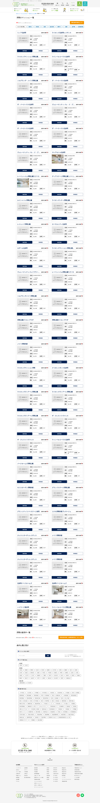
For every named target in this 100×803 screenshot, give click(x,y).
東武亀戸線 (31, 711)
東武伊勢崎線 (22, 706)
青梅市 (78, 675)
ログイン (73, 2)
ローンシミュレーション (38, 787)
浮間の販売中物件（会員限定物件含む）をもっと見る (71, 637)
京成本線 (74, 706)
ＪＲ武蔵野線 (61, 706)
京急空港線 (43, 717)
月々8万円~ (55, 775)
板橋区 (48, 670)
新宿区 (26, 670)
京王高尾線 (65, 711)
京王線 (59, 711)
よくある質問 (76, 777)
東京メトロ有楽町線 (45, 695)
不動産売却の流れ (77, 771)
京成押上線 (45, 711)
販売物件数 (80, 26)
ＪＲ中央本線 (44, 692)
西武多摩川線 (45, 698)
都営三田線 (71, 700)
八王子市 (27, 675)
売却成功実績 (76, 769)
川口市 (26, 665)
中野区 (61, 672)
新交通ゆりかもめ (52, 717)
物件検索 (36, 767)
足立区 (37, 670)
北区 (71, 670)
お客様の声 (18, 773)
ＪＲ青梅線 (74, 709)
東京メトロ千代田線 (34, 700)
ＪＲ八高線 (65, 703)
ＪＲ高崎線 (72, 703)
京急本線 (36, 717)
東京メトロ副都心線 (56, 695)
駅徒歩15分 (64, 771)
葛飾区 (65, 670)
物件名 (30, 26)
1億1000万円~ (56, 773)
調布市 (67, 675)
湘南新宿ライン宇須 (32, 706)
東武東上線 (44, 709)
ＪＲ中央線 (21, 692)
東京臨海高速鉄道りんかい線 (64, 717)
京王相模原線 (73, 711)
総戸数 (73, 26)
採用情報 (17, 777)
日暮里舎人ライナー (23, 720)
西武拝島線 (21, 698)
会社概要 (17, 779)
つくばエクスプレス (42, 706)
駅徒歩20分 (64, 773)
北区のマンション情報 (32, 13)
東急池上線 (21, 717)
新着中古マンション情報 (38, 777)
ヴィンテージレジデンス (66, 779)
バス (51, 703)
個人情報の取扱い (27, 777)
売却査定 (41, 50)
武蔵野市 (38, 675)
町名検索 (36, 769)
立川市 (32, 675)
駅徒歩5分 (64, 767)
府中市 (50, 675)
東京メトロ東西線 (75, 692)
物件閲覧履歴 (36, 773)
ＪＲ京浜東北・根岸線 (34, 709)
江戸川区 (54, 670)
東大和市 (56, 678)
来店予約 (26, 775)
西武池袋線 (29, 695)
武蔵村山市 (68, 678)
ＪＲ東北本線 (57, 703)
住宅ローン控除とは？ (38, 785)
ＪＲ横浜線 (67, 709)
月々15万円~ (55, 777)
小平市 (38, 678)
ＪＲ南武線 (59, 709)
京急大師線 (40, 720)
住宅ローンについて (38, 783)
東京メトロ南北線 (55, 700)
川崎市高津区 (22, 682)
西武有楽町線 (73, 695)
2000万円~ (55, 767)
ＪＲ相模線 (32, 720)
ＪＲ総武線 (51, 692)
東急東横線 (47, 714)
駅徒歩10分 (64, 769)
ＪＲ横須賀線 (65, 695)
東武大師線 (38, 711)
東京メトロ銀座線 (54, 698)
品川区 (20, 672)
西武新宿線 (36, 695)
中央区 (43, 672)
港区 (77, 672)
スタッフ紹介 (18, 771)
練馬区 (66, 672)
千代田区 (49, 672)
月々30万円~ (55, 781)
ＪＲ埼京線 (45, 703)
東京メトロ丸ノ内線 (65, 698)
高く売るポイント (77, 775)
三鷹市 (44, 675)
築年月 (59, 26)
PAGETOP (50, 760)
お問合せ (26, 773)
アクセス (17, 781)
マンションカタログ (38, 781)
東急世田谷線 (29, 717)
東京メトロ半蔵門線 (45, 700)
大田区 (60, 670)
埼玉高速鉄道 (52, 709)
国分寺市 (56, 675)
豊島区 (55, 672)
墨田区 (31, 670)
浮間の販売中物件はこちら (77, 22)
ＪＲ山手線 (29, 692)
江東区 (76, 670)
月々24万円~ (55, 779)
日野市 (62, 678)
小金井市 (32, 678)
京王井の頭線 (22, 714)
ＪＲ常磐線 (36, 692)
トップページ (18, 767)
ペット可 (63, 777)
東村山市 (49, 678)
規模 (66, 26)
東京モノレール (22, 711)
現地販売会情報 (37, 779)
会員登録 (26, 767)
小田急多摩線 (39, 714)
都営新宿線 (21, 695)
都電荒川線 (30, 703)
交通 (45, 26)
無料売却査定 (76, 779)
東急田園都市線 (55, 714)
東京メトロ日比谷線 (23, 700)
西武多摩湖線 (29, 698)
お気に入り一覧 (37, 775)
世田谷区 (32, 672)
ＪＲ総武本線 (59, 692)
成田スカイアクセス (23, 709)
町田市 (73, 675)
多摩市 (43, 678)
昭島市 (20, 678)
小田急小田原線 (31, 714)
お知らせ (17, 769)
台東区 (38, 672)
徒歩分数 (52, 26)
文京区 (72, 672)
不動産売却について (78, 767)
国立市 (26, 678)
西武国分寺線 (37, 698)
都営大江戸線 (22, 703)
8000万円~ (55, 771)
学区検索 (36, 771)
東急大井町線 (71, 714)
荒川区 (42, 670)
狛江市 (62, 675)
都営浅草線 (64, 700)
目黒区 (20, 675)
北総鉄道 (68, 706)
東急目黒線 (63, 714)
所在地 (37, 26)
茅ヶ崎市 (29, 682)
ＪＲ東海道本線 (52, 706)
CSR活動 (26, 771)
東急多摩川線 (37, 703)
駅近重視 (63, 775)
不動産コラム (18, 775)
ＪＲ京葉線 (67, 692)
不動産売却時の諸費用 (78, 773)
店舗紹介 (73, 5)
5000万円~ (55, 769)
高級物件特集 (64, 781)
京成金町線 (52, 711)
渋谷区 (20, 670)
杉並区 (26, 672)
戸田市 (20, 665)
